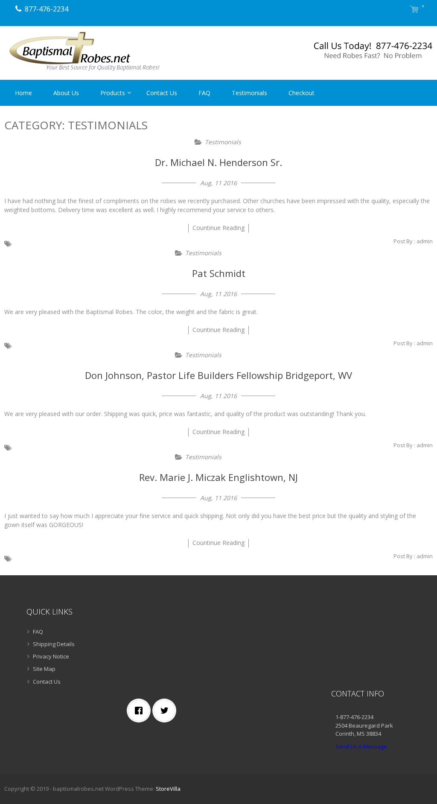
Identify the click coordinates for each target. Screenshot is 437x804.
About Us (66, 93)
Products (112, 93)
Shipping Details (54, 644)
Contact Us (161, 93)
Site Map (44, 669)
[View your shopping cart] (414, 10)
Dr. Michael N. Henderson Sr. (218, 162)
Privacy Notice (51, 656)
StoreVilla (168, 788)
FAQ (204, 93)
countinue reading (218, 228)
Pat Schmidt (218, 273)
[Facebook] (141, 710)
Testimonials (249, 93)
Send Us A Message (361, 746)
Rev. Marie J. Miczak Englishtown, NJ (218, 477)
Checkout (301, 93)
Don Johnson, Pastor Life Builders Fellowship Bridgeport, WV (218, 375)
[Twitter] (166, 710)
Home (23, 93)
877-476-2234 (46, 9)
